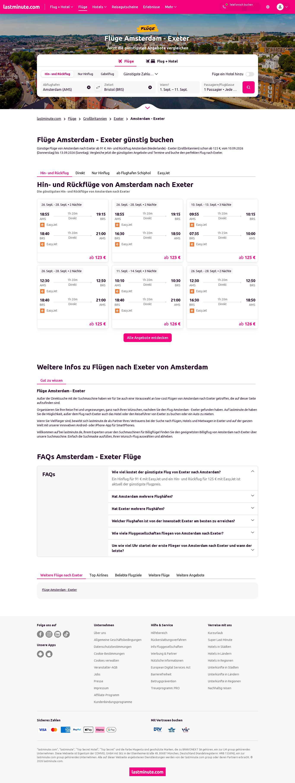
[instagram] (49, 634)
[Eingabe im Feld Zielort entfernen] (150, 87)
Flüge (72, 119)
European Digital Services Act (170, 667)
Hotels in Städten (219, 646)
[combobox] (67, 87)
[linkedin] (57, 634)
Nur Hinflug (85, 74)
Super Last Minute (220, 640)
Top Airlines (98, 575)
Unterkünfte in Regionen (224, 681)
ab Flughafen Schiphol (133, 173)
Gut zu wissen (51, 380)
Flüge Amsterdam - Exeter (59, 590)
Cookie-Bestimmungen (109, 653)
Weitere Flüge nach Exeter (61, 575)
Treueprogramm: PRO (165, 688)
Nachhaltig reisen (219, 688)
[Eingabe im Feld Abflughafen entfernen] (89, 87)
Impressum (101, 688)
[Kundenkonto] (283, 7)
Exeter (119, 119)
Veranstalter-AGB (105, 667)
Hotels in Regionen (220, 660)
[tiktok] (66, 634)
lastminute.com (49, 119)
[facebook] (40, 634)
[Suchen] (249, 87)
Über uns (100, 633)
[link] (72, 230)
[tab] (125, 61)
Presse (98, 681)
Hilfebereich (159, 633)
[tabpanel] (147, 259)
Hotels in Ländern (220, 653)
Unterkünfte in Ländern (223, 674)
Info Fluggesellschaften (167, 646)
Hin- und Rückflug (57, 74)
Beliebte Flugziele (128, 575)
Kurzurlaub (215, 633)
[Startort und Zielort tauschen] (98, 87)
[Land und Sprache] (267, 7)
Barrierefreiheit (161, 674)
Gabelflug (107, 74)
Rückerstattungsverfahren (168, 640)
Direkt (80, 173)
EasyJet (164, 173)
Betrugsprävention (163, 681)
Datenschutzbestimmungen (113, 646)
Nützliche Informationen (167, 660)
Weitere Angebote (190, 575)
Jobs (97, 674)
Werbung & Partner (164, 653)
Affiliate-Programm (106, 695)
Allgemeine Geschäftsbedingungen (117, 640)
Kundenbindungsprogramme (113, 702)
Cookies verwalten (106, 660)
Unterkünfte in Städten (223, 667)
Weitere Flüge (159, 575)
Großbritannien (95, 119)
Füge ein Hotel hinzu (227, 74)
